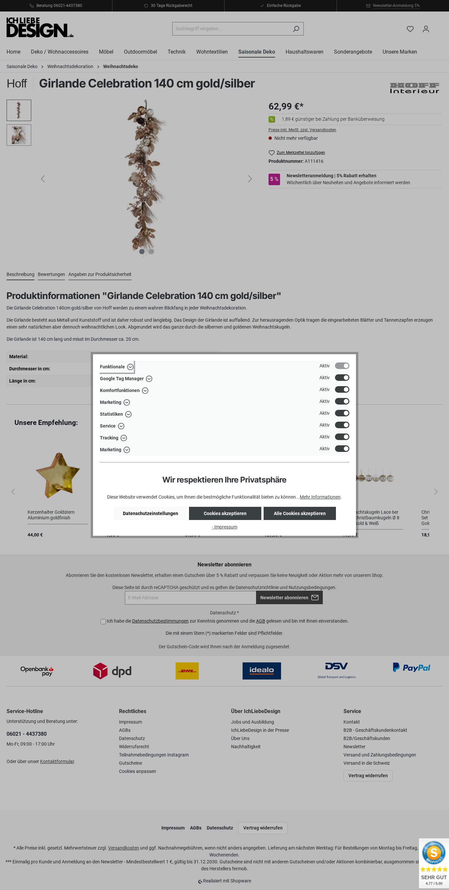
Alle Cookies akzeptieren (300, 513)
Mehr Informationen (320, 497)
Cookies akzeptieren (225, 513)
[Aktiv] (342, 365)
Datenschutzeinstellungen (150, 513)
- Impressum (224, 527)
